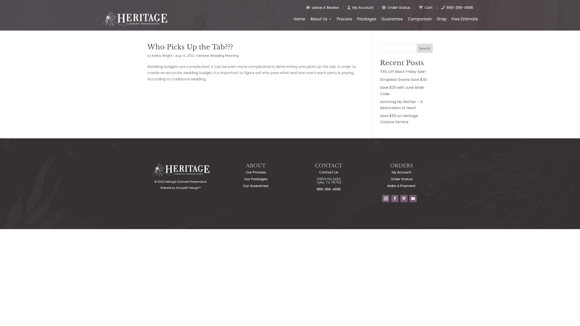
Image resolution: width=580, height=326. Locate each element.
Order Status (398, 7)
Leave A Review (325, 7)
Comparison (420, 19)
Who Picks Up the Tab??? (190, 47)
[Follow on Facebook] (395, 198)
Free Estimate (465, 19)
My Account (362, 7)
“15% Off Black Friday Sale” (403, 71)
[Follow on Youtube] (413, 198)
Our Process (256, 172)
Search (424, 48)
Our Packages (256, 179)
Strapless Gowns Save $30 (403, 79)
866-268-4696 (459, 7)
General (202, 55)
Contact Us (328, 172)
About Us (318, 19)
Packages (366, 19)
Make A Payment (401, 185)
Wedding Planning (224, 55)
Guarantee (392, 19)
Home (299, 19)
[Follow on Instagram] (385, 198)
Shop (442, 19)
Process (344, 19)
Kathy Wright (162, 55)
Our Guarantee (255, 185)
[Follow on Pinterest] (404, 198)
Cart (428, 7)
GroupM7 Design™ (188, 188)
